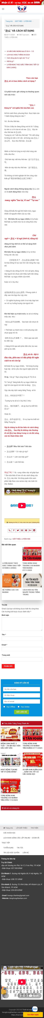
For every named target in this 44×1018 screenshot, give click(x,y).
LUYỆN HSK (28, 21)
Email (4, 645)
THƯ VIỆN (34, 828)
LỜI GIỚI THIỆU (21, 828)
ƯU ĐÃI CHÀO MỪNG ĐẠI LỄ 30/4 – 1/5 (20, 51)
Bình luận (5, 615)
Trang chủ (9, 21)
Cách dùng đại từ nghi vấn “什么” (18, 58)
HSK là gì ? (10, 61)
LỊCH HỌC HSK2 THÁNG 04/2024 (18, 55)
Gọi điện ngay (33, 1015)
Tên (4, 635)
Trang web (6, 655)
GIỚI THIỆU (18, 21)
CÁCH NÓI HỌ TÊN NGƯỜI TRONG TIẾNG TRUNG (31, 592)
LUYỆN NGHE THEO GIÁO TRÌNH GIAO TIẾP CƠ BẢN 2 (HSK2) (11, 565)
